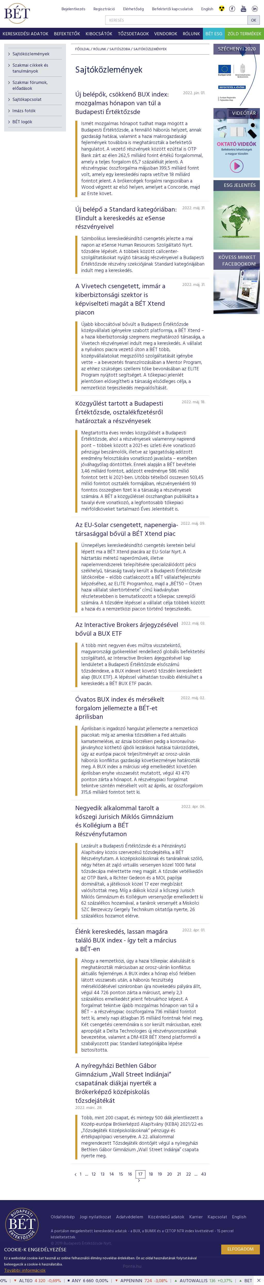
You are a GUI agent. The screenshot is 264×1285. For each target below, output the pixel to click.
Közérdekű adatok (166, 1217)
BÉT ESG (213, 34)
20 (169, 1174)
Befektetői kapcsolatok (172, 9)
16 (130, 1174)
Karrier (196, 1217)
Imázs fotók (24, 111)
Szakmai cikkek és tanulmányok (30, 68)
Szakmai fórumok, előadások (30, 85)
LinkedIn (255, 8)
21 (179, 1174)
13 (102, 1174)
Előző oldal (75, 1174)
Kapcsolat (217, 1217)
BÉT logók (22, 122)
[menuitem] (25, 34)
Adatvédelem (129, 1217)
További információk (25, 1271)
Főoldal (82, 49)
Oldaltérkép (63, 1217)
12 (94, 1174)
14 (112, 1174)
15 (121, 1174)
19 (160, 1174)
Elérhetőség (133, 9)
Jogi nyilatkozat (95, 1217)
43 (203, 1174)
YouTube (243, 8)
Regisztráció (104, 9)
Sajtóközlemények (31, 54)
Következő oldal (139, 1180)
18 (151, 1174)
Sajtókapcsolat (27, 99)
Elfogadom (240, 1249)
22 (188, 1174)
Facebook (232, 8)
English (207, 9)
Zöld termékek (244, 34)
